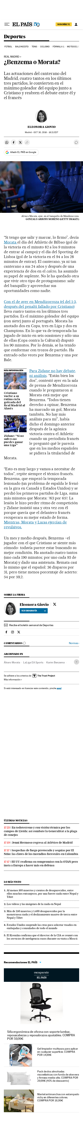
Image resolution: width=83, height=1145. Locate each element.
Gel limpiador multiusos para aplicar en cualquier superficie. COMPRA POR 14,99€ (57, 1051)
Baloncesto (22, 46)
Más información (12, 679)
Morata (10, 242)
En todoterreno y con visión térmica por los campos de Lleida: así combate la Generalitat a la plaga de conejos (40, 831)
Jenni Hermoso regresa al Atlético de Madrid (42, 842)
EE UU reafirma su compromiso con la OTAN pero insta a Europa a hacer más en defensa (41, 863)
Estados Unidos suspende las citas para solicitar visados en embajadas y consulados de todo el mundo (41, 926)
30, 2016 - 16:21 (46, 132)
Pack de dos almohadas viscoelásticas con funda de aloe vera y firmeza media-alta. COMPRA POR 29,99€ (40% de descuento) (58, 1076)
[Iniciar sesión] (76, 24)
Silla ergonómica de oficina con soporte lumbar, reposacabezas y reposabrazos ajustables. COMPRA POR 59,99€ (41, 1035)
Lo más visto (12, 881)
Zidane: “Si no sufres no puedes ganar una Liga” (14, 441)
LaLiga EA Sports (33, 662)
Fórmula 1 (58, 46)
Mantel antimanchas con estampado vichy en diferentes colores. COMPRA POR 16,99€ (58, 1097)
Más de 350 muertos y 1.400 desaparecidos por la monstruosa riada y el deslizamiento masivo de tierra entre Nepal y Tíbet (42, 914)
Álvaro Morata (12, 662)
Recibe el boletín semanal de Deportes (31, 625)
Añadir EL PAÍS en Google (23, 152)
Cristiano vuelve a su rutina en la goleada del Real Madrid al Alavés (14, 401)
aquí (59, 688)
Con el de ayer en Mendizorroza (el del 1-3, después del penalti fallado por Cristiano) (40, 304)
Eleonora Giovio (42, 127)
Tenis (34, 46)
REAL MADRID (11, 56)
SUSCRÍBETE (63, 24)
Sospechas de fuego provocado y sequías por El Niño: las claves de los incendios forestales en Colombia (41, 852)
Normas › (74, 643)
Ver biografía (29, 610)
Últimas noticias (15, 820)
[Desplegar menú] (7, 24)
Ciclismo (45, 46)
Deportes (14, 36)
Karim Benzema (55, 662)
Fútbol (8, 46)
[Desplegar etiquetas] (76, 662)
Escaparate (41, 975)
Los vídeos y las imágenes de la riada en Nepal (34, 904)
